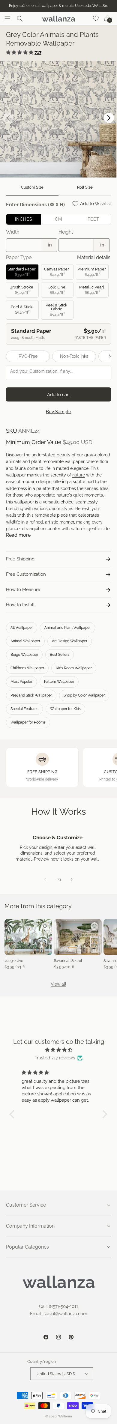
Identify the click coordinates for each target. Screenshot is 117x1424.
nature (78, 475)
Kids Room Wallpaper (74, 668)
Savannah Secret (68, 961)
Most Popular (21, 681)
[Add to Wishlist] (45, 926)
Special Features (24, 709)
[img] (58, 1050)
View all (58, 984)
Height (65, 232)
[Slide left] (45, 879)
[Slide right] (71, 879)
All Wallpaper (21, 627)
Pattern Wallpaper (59, 681)
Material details (93, 257)
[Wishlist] (96, 19)
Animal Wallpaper (25, 641)
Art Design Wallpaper (69, 641)
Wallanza (65, 1416)
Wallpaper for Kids (65, 709)
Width (12, 232)
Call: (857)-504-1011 (58, 1306)
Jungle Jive (13, 961)
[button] (7, 18)
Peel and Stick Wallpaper (31, 695)
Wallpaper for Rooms (28, 722)
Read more (18, 535)
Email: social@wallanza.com (58, 1313)
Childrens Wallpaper (27, 668)
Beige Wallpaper (24, 654)
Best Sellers (59, 654)
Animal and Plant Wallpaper (67, 627)
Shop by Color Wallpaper (84, 695)
